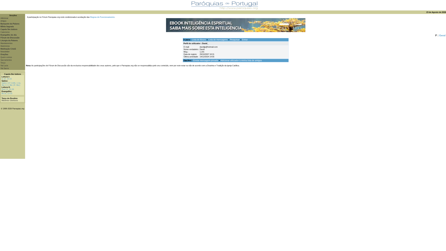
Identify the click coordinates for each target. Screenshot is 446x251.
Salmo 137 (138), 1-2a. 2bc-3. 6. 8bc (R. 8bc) (11, 84)
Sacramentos (6, 60)
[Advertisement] (235, 134)
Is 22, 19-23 (7, 79)
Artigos (3, 21)
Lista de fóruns (199, 40)
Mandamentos (7, 43)
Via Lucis (4, 65)
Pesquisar (235, 40)
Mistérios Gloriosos (10, 100)
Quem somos (6, 57)
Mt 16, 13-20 (7, 93)
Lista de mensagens (218, 40)
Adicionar (4, 18)
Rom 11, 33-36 (8, 89)
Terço (3, 63)
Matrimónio (5, 46)
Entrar (245, 40)
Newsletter (5, 52)
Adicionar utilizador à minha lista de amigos (241, 60)
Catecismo (5, 32)
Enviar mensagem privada (205, 60)
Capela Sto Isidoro (12, 74)
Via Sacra (5, 68)
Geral (442, 35)
